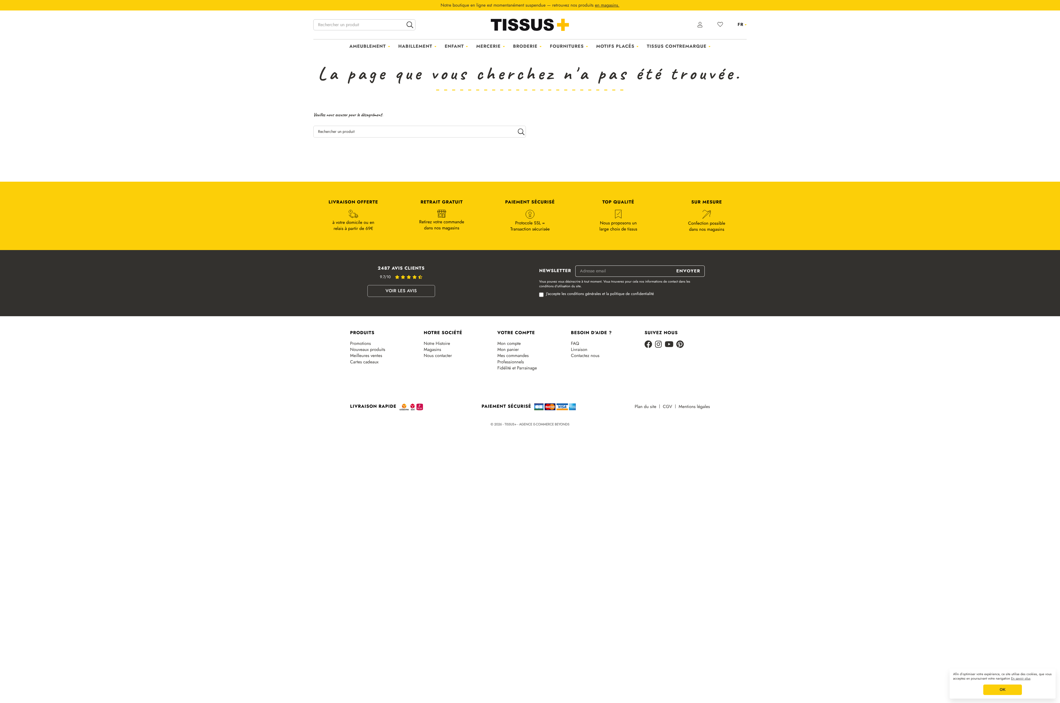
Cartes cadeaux (364, 362)
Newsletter (555, 271)
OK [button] (1003, 690)
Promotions (360, 343)
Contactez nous (585, 356)
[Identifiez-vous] (700, 25)
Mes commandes (513, 356)
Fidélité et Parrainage (517, 368)
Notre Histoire (437, 343)
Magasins (432, 350)
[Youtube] (669, 344)
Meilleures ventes (366, 356)
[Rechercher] (410, 24)
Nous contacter (438, 356)
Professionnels (510, 362)
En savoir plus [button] (1020, 679)
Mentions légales (694, 407)
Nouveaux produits (367, 350)
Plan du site (645, 407)
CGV (667, 407)
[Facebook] (648, 344)
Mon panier (508, 350)
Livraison (579, 350)
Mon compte (509, 343)
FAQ (575, 343)
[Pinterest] (680, 344)
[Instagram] (658, 344)
